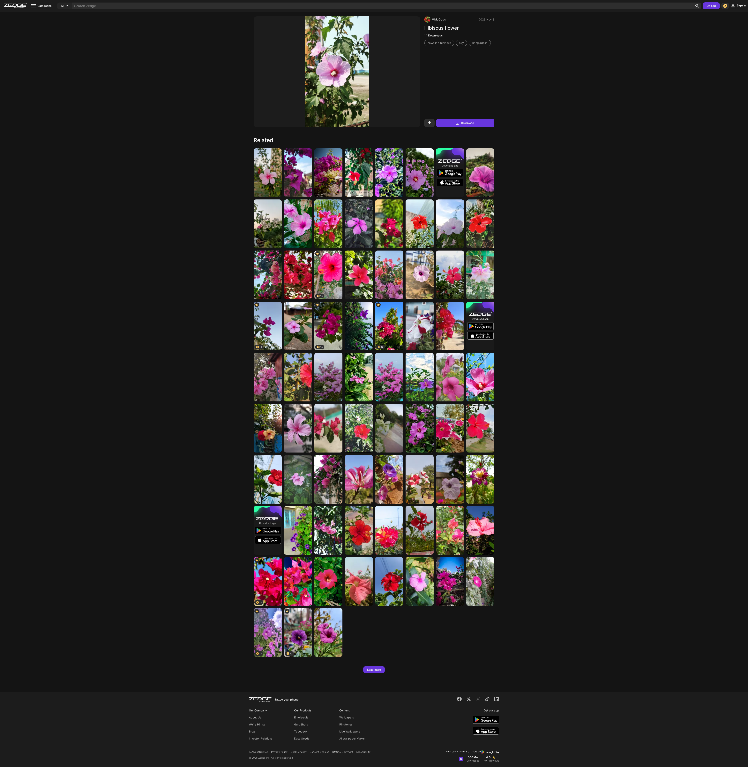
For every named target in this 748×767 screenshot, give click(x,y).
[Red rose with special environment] (268, 428)
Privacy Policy (279, 751)
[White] (480, 479)
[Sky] (268, 223)
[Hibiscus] (359, 530)
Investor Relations (261, 738)
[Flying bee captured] (480, 428)
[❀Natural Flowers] (420, 530)
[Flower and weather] (450, 275)
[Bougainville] (328, 377)
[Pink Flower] (420, 172)
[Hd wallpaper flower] (420, 479)
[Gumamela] (359, 428)
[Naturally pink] (359, 581)
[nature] (298, 172)
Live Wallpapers (349, 731)
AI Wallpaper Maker (352, 738)
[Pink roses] (268, 377)
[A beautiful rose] (389, 530)
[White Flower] (389, 428)
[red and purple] (389, 275)
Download (467, 123)
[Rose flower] (450, 377)
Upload (711, 5)
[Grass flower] (480, 172)
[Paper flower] (328, 428)
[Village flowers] (298, 530)
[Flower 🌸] (450, 326)
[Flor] (298, 223)
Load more (374, 669)
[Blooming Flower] (359, 377)
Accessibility (363, 751)
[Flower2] (298, 275)
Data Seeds (302, 738)
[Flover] (480, 377)
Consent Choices (319, 751)
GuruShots (301, 724)
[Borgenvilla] (328, 223)
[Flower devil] (298, 377)
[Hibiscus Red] (359, 275)
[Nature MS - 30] (450, 223)
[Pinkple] (389, 377)
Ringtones (345, 724)
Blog (252, 731)
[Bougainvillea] (389, 223)
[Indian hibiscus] (268, 479)
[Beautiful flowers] (328, 530)
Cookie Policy (299, 751)
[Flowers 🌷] (420, 377)
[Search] (697, 6)
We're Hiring (257, 724)
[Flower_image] (268, 275)
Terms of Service (258, 751)
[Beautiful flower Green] (480, 581)
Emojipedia (301, 717)
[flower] (480, 530)
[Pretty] (389, 479)
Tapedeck (300, 731)
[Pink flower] (359, 223)
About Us (255, 717)
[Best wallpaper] (328, 581)
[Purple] (389, 172)
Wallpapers (346, 717)
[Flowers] (450, 428)
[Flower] (268, 172)
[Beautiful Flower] (480, 275)
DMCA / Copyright (342, 751)
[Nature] (359, 326)
